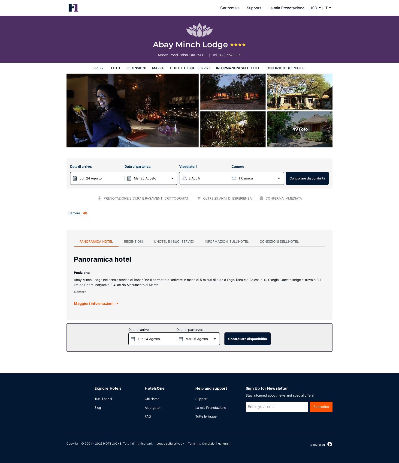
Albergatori (153, 407)
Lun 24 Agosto (91, 178)
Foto (115, 68)
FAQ (148, 416)
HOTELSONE (112, 443)
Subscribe (321, 407)
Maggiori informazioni (93, 303)
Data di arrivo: (81, 166)
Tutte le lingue (206, 416)
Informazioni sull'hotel (238, 68)
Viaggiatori (188, 166)
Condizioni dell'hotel (285, 68)
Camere (238, 166)
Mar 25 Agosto (145, 178)
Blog (97, 407)
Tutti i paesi (103, 399)
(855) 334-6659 (230, 55)
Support (254, 8)
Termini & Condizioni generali (209, 443)
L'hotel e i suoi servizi (190, 68)
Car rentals (229, 8)
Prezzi (99, 68)
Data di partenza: (138, 166)
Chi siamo (152, 399)
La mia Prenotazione (286, 8)
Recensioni (136, 68)
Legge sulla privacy (170, 443)
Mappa (158, 68)
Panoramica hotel (96, 241)
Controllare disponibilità (307, 178)
